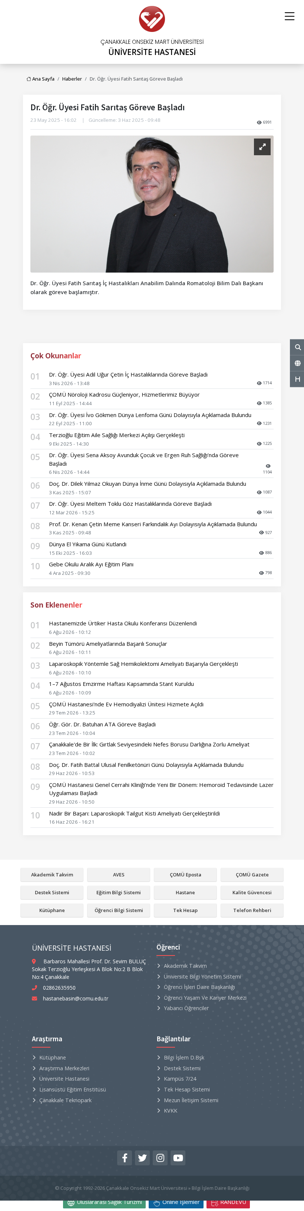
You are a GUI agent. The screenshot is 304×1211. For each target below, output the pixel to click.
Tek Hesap (185, 910)
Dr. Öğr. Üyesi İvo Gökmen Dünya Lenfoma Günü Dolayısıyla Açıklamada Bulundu (150, 415)
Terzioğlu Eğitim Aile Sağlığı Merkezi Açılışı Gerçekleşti (117, 435)
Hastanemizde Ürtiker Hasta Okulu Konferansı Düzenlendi (123, 623)
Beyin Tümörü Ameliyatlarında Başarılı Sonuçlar (108, 643)
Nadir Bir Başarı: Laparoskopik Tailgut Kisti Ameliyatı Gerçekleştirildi (134, 813)
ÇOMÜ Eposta (185, 874)
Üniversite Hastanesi (64, 1078)
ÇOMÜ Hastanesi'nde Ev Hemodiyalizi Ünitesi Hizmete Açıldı (126, 704)
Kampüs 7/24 (180, 1078)
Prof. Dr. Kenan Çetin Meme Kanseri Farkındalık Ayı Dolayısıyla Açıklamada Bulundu (153, 524)
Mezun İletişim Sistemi (191, 1100)
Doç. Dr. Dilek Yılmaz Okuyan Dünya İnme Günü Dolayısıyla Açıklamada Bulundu (147, 483)
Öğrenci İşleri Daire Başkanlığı (199, 986)
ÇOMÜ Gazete (252, 874)
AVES (119, 874)
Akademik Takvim (52, 874)
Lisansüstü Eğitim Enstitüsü (72, 1089)
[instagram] (160, 1157)
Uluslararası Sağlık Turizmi (108, 1201)
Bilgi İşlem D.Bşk (184, 1057)
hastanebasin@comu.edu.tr (75, 998)
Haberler (72, 78)
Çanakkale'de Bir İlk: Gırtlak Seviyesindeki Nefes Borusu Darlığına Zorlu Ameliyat (149, 744)
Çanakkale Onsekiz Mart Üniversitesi (146, 1188)
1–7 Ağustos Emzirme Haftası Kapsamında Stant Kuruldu (121, 683)
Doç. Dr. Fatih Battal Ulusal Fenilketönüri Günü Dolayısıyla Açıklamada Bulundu (146, 764)
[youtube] (178, 1157)
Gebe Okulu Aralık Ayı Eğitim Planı (91, 564)
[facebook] (124, 1157)
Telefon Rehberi (252, 910)
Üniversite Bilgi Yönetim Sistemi (202, 976)
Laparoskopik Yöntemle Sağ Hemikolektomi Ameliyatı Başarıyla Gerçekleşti (143, 663)
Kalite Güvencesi (252, 892)
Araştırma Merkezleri (64, 1068)
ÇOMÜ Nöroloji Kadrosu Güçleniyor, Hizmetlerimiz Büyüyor (124, 394)
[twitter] (142, 1157)
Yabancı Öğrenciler (186, 1008)
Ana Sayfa (42, 78)
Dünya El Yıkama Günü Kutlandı (87, 544)
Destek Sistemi (52, 892)
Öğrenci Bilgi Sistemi (119, 910)
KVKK (170, 1110)
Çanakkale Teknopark (65, 1100)
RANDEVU (232, 1201)
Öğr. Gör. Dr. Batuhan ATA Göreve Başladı (102, 724)
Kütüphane (52, 910)
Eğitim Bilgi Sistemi (118, 892)
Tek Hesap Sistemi (187, 1089)
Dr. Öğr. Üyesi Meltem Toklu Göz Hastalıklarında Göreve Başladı (130, 503)
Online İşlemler (180, 1201)
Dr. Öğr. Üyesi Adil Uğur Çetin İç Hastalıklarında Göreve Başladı (128, 374)
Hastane (185, 892)
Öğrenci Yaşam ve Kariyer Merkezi (205, 997)
